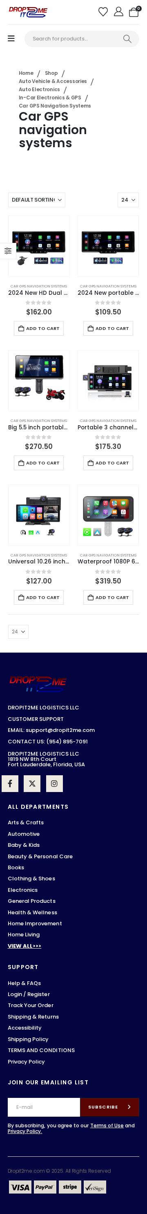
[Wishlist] (104, 12)
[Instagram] (54, 783)
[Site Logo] (28, 12)
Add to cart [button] (43, 328)
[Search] (127, 39)
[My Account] (119, 12)
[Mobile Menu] (11, 38)
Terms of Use (107, 1125)
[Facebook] (10, 783)
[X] (32, 783)
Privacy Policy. (25, 1131)
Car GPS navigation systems (39, 286)
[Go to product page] (39, 246)
